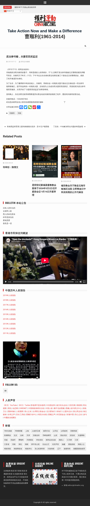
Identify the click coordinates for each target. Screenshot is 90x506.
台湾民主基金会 (39, 411)
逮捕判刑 (67, 449)
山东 (55, 435)
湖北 (20, 444)
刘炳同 (12, 113)
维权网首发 (18, 449)
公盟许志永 (67, 411)
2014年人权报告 (9, 319)
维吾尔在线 (42, 414)
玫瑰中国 (70, 414)
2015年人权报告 (9, 314)
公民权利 (64, 431)
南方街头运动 (61, 405)
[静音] (81, 282)
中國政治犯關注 (10, 418)
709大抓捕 (8, 431)
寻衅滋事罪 (47, 435)
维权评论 (28, 449)
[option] (25, 7)
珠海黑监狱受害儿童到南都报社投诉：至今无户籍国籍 (28, 127)
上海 (27, 431)
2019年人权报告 (9, 295)
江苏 (76, 440)
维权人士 (81, 444)
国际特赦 (11, 411)
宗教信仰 (36, 435)
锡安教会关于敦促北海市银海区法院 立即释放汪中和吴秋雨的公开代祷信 (73, 188)
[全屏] (84, 282)
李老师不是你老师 (38, 405)
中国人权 (49, 408)
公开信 (55, 431)
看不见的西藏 (59, 408)
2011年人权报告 (9, 333)
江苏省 (6, 444)
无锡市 (13, 440)
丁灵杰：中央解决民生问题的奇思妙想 (68, 127)
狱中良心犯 (35, 444)
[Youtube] (5, 390)
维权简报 (7, 449)
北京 (15, 435)
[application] (45, 260)
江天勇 (69, 440)
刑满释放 (7, 435)
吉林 (21, 435)
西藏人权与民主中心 (74, 408)
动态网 (15, 408)
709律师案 (18, 431)
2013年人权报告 (9, 324)
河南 (19, 113)
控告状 (72, 435)
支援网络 (81, 435)
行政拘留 (51, 449)
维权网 (79, 405)
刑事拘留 (73, 431)
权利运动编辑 (25, 61)
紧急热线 (71, 444)
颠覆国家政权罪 (79, 449)
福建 (63, 444)
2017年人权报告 (9, 305)
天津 (28, 435)
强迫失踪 (63, 435)
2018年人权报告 (9, 300)
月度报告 (30, 440)
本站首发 (39, 440)
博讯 (9, 408)
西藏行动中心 (31, 414)
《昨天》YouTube (10, 405)
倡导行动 (46, 431)
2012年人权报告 (9, 328)
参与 (85, 414)
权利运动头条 (51, 440)
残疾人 (61, 440)
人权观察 (19, 411)
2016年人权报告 (9, 310)
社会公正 (46, 444)
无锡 (5, 440)
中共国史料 (50, 405)
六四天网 (71, 405)
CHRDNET (23, 408)
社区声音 (55, 444)
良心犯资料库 (40, 449)
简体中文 (10, 11)
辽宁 (59, 449)
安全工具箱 (20, 414)
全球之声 (11, 414)
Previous (5, 378)
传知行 (59, 411)
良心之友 (28, 411)
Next (37, 378)
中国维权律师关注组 (36, 408)
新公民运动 (77, 411)
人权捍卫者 (36, 431)
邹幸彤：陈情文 (19, 7)
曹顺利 (21, 440)
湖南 (26, 444)
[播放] (6, 282)
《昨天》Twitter (24, 405)
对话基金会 (61, 414)
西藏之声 (51, 414)
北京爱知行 (50, 411)
